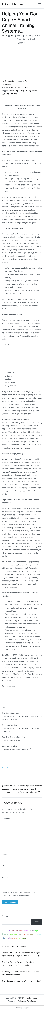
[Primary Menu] (39, 4)
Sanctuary (15, 938)
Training (14, 94)
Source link (6, 767)
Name (5, 854)
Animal (11, 91)
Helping (28, 91)
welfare (9, 938)
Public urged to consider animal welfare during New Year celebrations (21, 973)
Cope (17, 91)
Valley (19, 934)
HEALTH (9, 930)
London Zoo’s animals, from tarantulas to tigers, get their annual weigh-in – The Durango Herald (21, 954)
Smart (34, 91)
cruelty (25, 938)
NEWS (4, 938)
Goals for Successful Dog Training (7, 788)
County (24, 934)
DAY (5, 930)
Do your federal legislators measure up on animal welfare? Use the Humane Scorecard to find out (27, 789)
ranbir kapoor (16, 930)
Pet (26, 81)
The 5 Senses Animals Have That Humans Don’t (21, 981)
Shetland (14, 934)
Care (21, 930)
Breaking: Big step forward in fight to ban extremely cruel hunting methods (18, 963)
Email (5, 866)
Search (5, 916)
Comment (6, 818)
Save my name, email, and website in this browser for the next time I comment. (19, 893)
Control (20, 938)
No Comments (8, 81)
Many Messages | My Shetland (14, 946)
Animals (27, 931)
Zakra (20, 1001)
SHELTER (33, 934)
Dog (22, 91)
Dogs (36, 931)
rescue (39, 934)
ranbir (32, 930)
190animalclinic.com (13, 4)
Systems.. (6, 94)
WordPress (31, 1001)
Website (5, 877)
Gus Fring (8, 84)
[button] (39, 4)
